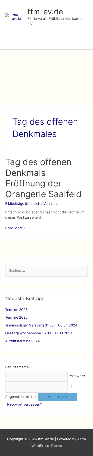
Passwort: (77, 376)
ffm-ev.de (45, 11)
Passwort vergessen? (24, 404)
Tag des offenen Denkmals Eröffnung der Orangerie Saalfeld (43, 178)
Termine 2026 (16, 310)
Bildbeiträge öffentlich (22, 203)
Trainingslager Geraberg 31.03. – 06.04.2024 (41, 325)
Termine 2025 (16, 317)
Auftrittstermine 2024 (22, 341)
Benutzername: (17, 367)
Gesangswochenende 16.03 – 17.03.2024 (38, 333)
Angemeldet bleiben (21, 397)
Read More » (15, 228)
